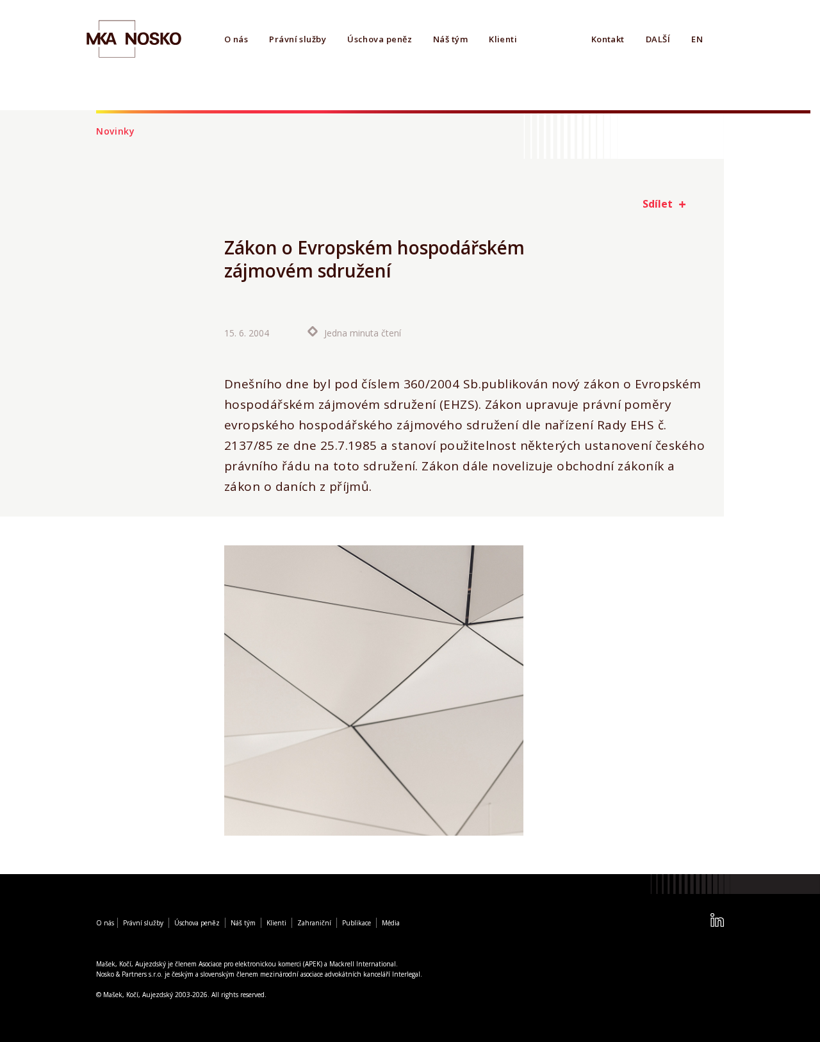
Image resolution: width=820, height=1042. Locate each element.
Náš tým (450, 39)
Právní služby (297, 39)
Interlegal (406, 974)
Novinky (115, 131)
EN (697, 39)
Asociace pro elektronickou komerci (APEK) (260, 963)
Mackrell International (362, 963)
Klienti (503, 39)
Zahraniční (314, 922)
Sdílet (658, 204)
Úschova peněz (379, 39)
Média (391, 922)
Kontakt (608, 39)
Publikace (356, 922)
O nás (236, 39)
